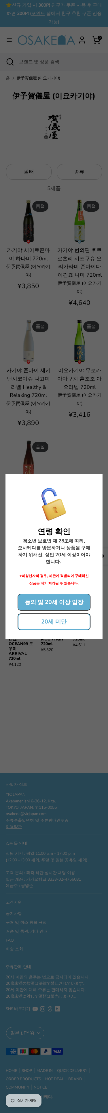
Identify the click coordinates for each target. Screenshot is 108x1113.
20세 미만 (54, 622)
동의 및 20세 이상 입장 (54, 602)
